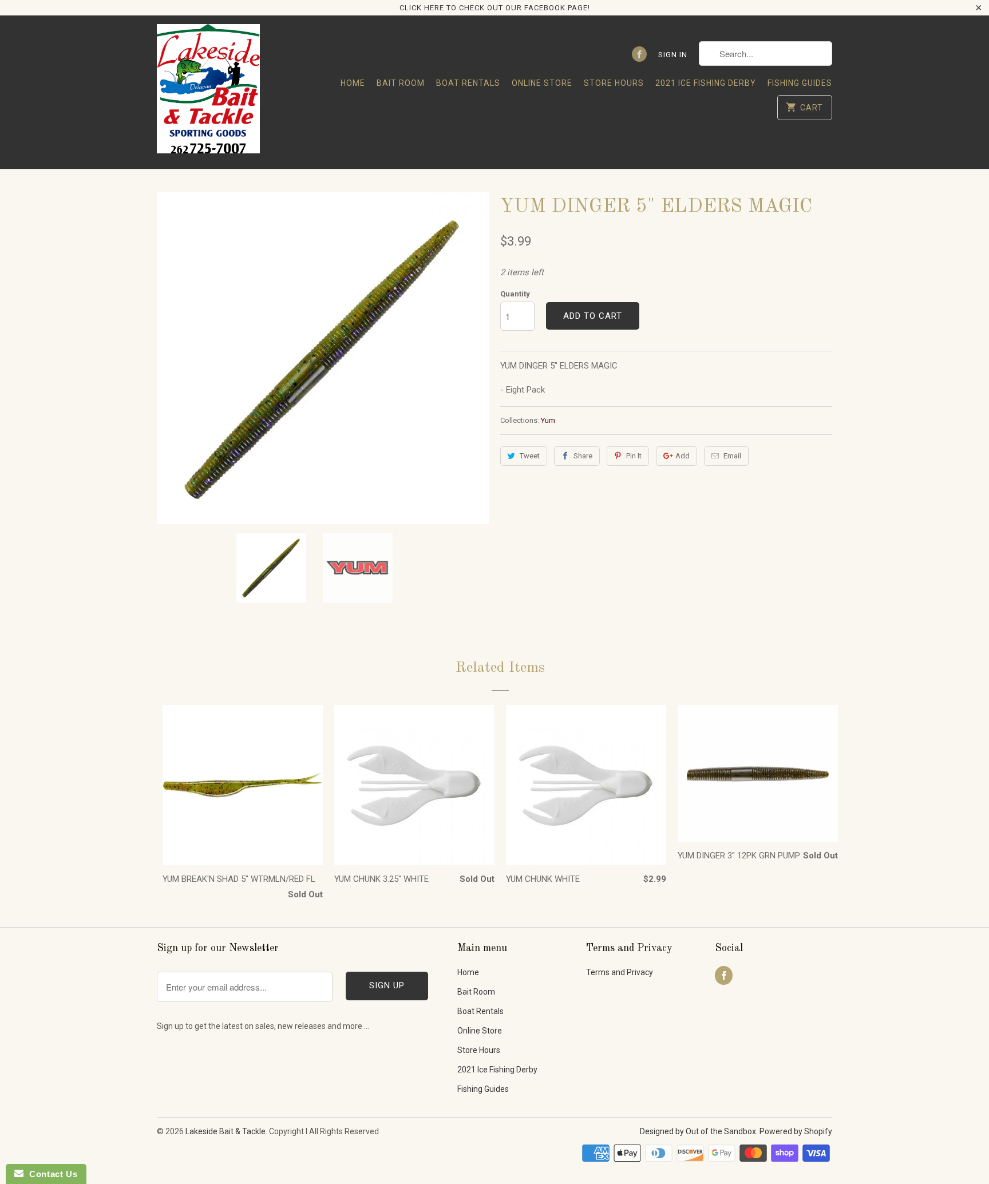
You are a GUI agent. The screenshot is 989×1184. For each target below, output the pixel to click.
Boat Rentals (468, 83)
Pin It (634, 456)
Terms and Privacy (619, 972)
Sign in (672, 54)
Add (682, 456)
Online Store (542, 83)
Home (353, 83)
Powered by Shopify (795, 1131)
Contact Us (50, 1174)
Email (732, 456)
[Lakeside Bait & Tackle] (208, 92)
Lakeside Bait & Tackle (225, 1131)
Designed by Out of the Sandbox (698, 1131)
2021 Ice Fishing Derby (705, 83)
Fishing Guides (800, 83)
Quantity (515, 294)
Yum (548, 420)
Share (582, 456)
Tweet (530, 456)
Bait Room (401, 83)
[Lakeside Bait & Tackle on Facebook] (639, 54)
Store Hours (614, 83)
